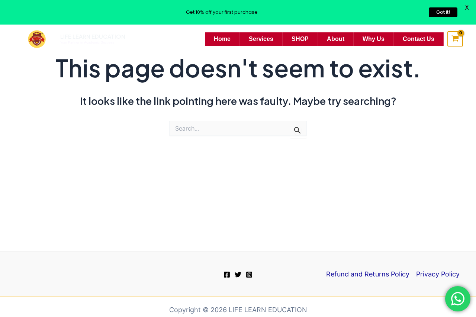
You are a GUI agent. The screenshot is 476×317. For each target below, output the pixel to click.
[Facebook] (226, 274)
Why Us (374, 39)
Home (222, 39)
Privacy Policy (438, 274)
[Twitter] (238, 274)
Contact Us (418, 39)
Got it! (443, 12)
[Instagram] (249, 274)
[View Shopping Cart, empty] (455, 39)
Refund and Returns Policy (367, 274)
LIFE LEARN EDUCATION (92, 36)
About (335, 39)
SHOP (300, 39)
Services (261, 39)
